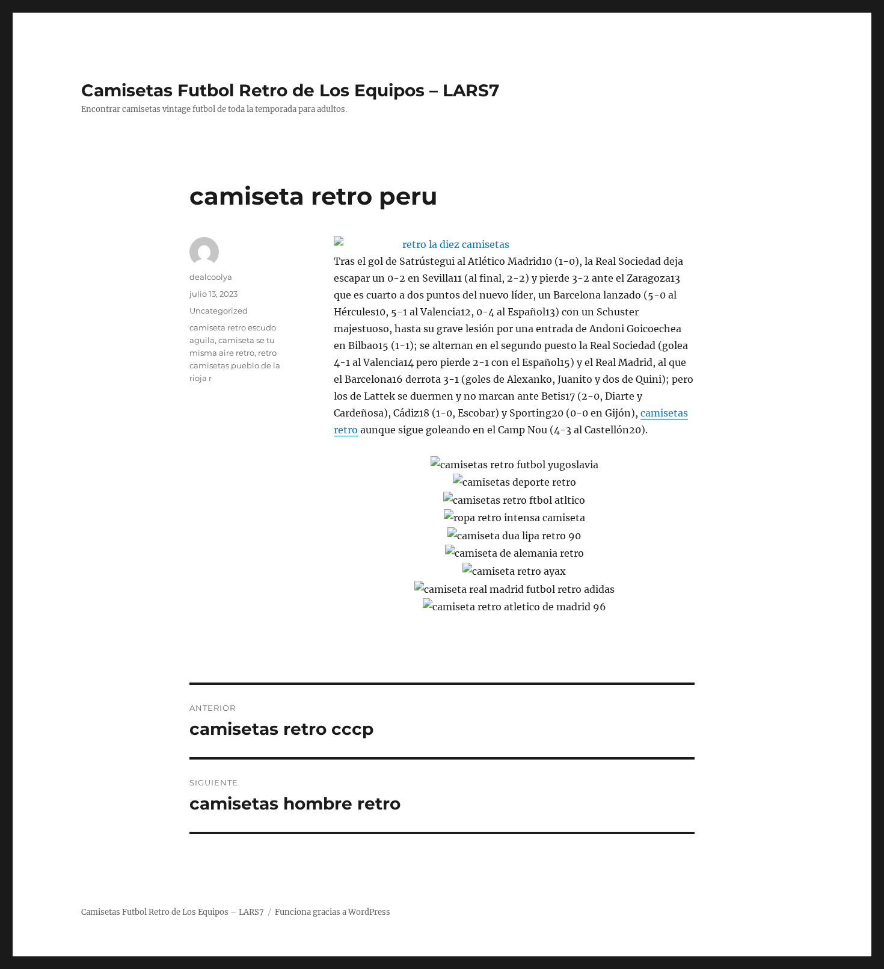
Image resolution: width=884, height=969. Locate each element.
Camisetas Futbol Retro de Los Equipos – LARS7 (290, 90)
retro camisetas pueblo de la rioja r (234, 365)
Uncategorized (218, 310)
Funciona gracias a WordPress (332, 912)
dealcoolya (210, 277)
